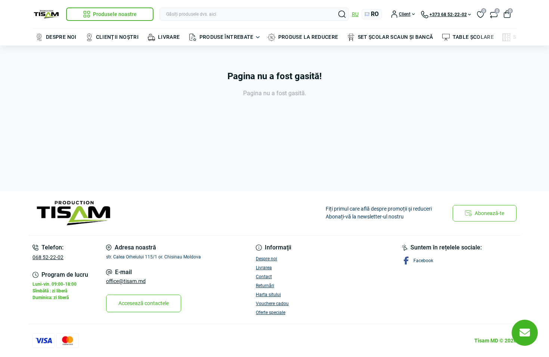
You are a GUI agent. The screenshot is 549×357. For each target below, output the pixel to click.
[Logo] (46, 14)
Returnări (265, 285)
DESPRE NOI (61, 37)
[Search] (342, 14)
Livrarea (264, 267)
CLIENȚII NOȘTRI (117, 37)
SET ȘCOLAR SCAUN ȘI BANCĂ (395, 37)
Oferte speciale (270, 312)
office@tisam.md (126, 281)
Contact (264, 276)
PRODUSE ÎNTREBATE (226, 37)
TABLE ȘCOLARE (473, 37)
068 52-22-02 (47, 257)
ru (355, 14)
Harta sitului (268, 294)
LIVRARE (169, 37)
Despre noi (266, 258)
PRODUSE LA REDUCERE (308, 37)
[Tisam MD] (151, 213)
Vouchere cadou (272, 303)
